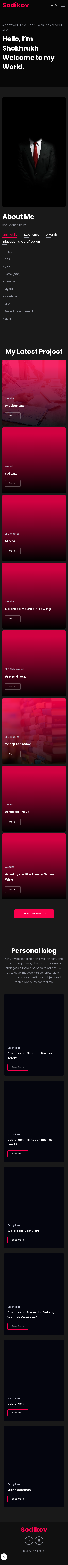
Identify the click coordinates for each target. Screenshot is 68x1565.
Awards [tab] (52, 234)
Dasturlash (15, 1403)
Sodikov (15, 5)
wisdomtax (14, 405)
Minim (10, 541)
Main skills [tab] (9, 234)
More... (13, 415)
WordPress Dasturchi (23, 1231)
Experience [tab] (32, 234)
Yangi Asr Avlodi (18, 744)
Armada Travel (17, 811)
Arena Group (16, 676)
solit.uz (11, 473)
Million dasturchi (19, 1490)
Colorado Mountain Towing (28, 608)
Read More (18, 1067)
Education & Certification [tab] (21, 241)
